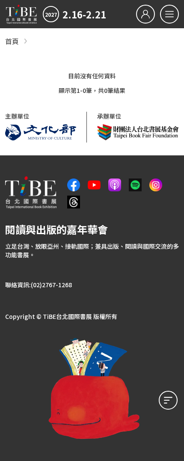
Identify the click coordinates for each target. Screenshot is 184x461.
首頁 (12, 41)
